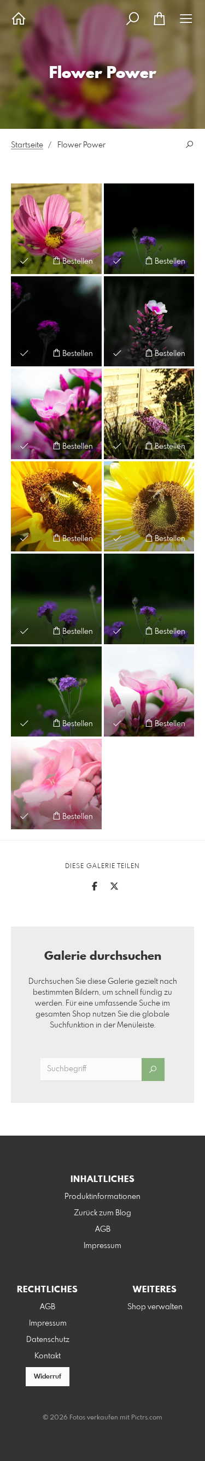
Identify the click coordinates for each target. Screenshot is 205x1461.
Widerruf (47, 1377)
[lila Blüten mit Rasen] (56, 599)
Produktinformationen (102, 1197)
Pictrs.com (146, 1418)
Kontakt (47, 1356)
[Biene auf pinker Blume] (56, 228)
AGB (102, 1229)
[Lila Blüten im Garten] (149, 228)
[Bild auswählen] (24, 261)
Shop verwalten (155, 1307)
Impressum (102, 1246)
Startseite (27, 145)
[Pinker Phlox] (56, 414)
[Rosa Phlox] (56, 784)
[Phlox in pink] (149, 691)
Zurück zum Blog (102, 1213)
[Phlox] (149, 321)
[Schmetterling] (149, 414)
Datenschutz (47, 1340)
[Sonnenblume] (56, 506)
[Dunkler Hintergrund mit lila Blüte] (56, 321)
